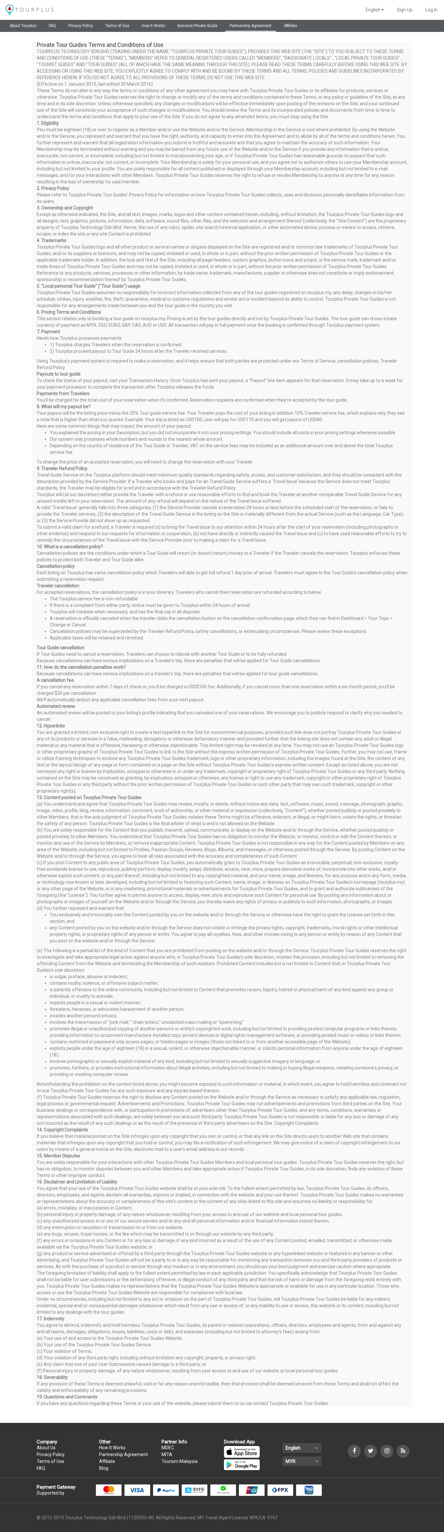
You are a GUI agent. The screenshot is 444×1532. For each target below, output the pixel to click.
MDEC (168, 1447)
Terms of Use (117, 25)
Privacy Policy (80, 25)
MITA (167, 1454)
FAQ (52, 25)
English (373, 9)
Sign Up (404, 9)
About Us (46, 1447)
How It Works (153, 25)
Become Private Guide (197, 25)
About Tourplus (23, 25)
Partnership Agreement (250, 25)
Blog (103, 1468)
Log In (431, 9)
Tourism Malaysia (180, 1461)
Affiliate (290, 25)
